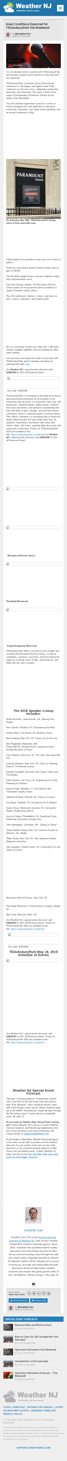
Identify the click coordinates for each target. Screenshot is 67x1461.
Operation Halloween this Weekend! (35, 1349)
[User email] (33, 1284)
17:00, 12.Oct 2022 (25, 1365)
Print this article (18, 1300)
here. (28, 364)
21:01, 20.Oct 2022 (25, 1353)
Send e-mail (39, 1300)
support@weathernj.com (36, 1134)
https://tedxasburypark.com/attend (27, 434)
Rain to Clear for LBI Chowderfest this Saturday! (37, 1338)
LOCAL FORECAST (14, 1407)
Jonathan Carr (23, 34)
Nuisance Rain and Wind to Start (33, 1324)
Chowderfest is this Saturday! (31, 1361)
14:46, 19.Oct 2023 (25, 1328)
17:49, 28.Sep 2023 (25, 1343)
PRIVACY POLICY (13, 1414)
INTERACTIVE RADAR (39, 1407)
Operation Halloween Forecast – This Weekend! (36, 1374)
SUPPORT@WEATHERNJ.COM (33, 1447)
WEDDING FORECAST (43, 1410)
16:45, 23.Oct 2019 (25, 1379)
